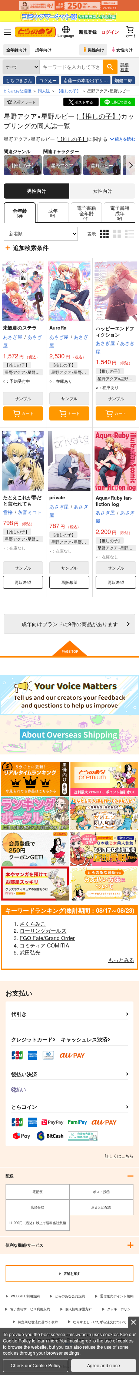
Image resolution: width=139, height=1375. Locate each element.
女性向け (124, 50)
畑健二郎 (123, 80)
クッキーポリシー (120, 1309)
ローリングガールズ (43, 930)
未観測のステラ (20, 327)
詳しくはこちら (119, 1156)
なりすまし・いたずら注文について (99, 1322)
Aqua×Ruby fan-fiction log (114, 500)
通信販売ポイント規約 (116, 1296)
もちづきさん (19, 80)
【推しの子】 (99, 116)
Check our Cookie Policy (35, 1365)
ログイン (110, 31)
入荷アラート (24, 102)
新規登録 (88, 31)
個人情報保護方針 (78, 1309)
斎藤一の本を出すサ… (85, 80)
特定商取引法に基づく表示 (38, 1322)
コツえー (48, 80)
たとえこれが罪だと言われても (22, 500)
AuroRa (57, 327)
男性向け (96, 50)
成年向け (43, 50)
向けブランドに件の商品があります (69, 624)
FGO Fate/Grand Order (47, 938)
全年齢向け (16, 50)
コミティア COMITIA (44, 945)
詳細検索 (124, 66)
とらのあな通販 (17, 91)
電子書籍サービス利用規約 (30, 1309)
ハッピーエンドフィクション (115, 331)
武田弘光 (30, 952)
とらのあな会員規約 (70, 1296)
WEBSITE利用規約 (25, 1296)
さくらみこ (33, 923)
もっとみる (121, 959)
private (57, 497)
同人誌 (44, 91)
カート (27, 413)
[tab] (53, 212)
